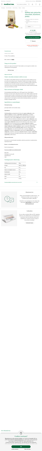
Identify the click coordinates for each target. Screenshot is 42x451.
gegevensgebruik (19, 439)
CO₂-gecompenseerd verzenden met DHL (33, 34)
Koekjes (23, 7)
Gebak (20, 7)
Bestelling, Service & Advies (33, 1)
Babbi (13, 59)
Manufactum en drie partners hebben (13, 438)
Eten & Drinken (8, 7)
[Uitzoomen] (20, 27)
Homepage (3, 7)
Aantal (29, 26)
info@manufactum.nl (29, 203)
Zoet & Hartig (15, 7)
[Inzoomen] (21, 27)
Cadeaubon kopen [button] (29, 222)
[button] (22, 11)
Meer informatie (27, 449)
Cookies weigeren (14, 449)
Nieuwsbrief (8, 1)
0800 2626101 (28, 202)
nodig (32, 438)
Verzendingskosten (37, 33)
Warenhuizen (3, 1)
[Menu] (2, 4)
